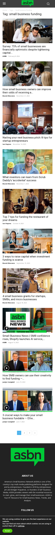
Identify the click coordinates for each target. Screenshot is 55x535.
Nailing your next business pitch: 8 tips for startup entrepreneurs (27, 139)
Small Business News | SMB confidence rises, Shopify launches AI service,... (26, 337)
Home (5, 10)
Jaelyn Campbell (9, 382)
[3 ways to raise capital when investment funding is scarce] (27, 241)
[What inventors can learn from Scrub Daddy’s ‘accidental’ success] (27, 161)
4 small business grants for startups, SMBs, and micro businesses (24, 298)
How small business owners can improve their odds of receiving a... (27, 91)
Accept (7, 531)
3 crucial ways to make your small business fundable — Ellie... (23, 417)
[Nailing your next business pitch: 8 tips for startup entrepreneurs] (27, 117)
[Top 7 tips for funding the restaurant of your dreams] (27, 201)
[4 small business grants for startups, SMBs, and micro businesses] (27, 280)
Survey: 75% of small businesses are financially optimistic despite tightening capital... (26, 49)
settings (21, 526)
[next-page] (35, 433)
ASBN (5, 56)
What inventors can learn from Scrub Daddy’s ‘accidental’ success (24, 179)
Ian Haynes (7, 144)
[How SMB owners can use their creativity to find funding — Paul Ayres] (27, 360)
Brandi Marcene (9, 96)
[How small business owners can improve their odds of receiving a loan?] (27, 73)
